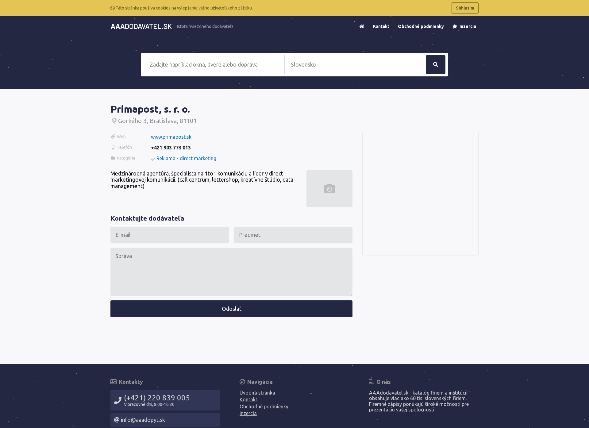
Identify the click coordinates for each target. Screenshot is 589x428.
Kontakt (381, 26)
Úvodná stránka (257, 392)
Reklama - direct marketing (186, 158)
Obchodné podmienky (421, 26)
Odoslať (231, 309)
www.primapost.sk (171, 137)
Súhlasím (465, 8)
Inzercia (467, 26)
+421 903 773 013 (171, 147)
